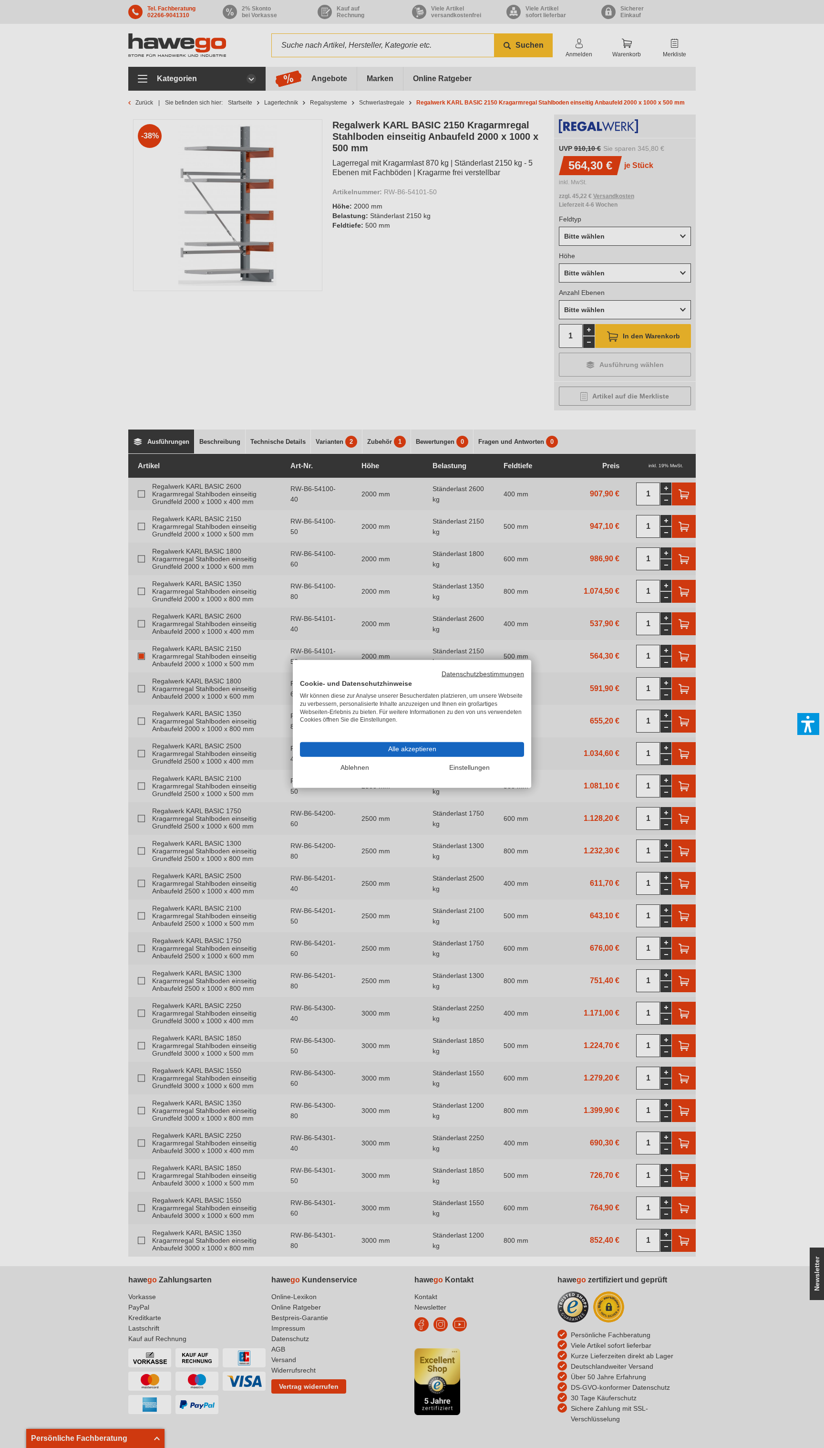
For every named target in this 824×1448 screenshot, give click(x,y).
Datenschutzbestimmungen (483, 674)
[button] (808, 724)
